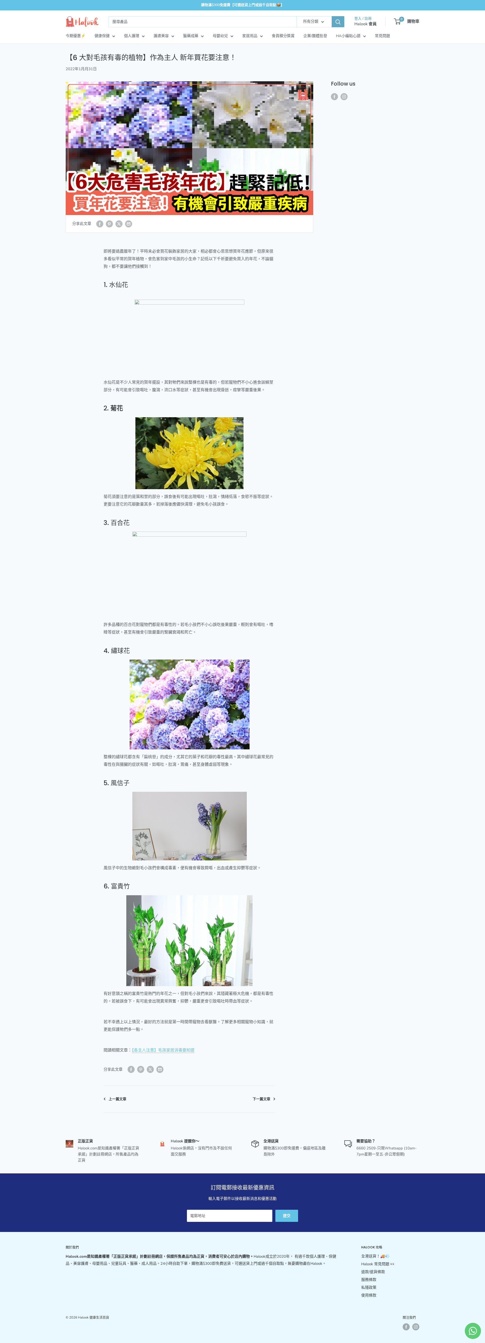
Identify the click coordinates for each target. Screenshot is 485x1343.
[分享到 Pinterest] (109, 223)
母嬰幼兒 (220, 35)
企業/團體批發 (315, 35)
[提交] (338, 21)
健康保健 (102, 35)
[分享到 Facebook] (99, 223)
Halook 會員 (365, 24)
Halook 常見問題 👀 (378, 1264)
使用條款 (368, 1295)
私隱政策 (368, 1287)
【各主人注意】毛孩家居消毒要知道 (163, 1050)
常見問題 (382, 35)
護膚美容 (161, 35)
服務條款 (368, 1279)
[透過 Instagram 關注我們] (344, 96)
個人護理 (131, 35)
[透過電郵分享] (128, 223)
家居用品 (249, 35)
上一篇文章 (117, 1099)
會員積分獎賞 (283, 35)
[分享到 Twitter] (119, 223)
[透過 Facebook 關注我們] (334, 96)
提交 (286, 1215)
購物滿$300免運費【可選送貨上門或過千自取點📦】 (242, 5)
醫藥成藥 (190, 35)
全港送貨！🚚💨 (375, 1256)
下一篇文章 (261, 1099)
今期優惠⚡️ (76, 35)
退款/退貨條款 (373, 1271)
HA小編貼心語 (348, 35)
